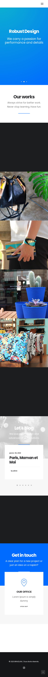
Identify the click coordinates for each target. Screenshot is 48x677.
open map (24, 606)
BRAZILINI (18, 661)
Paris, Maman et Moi (23, 460)
